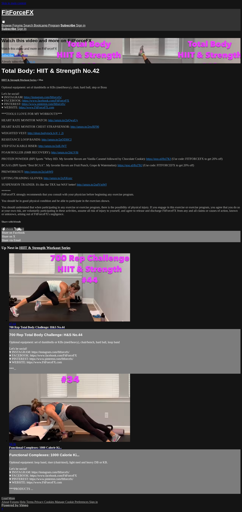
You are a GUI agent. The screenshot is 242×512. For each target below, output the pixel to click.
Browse (7, 25)
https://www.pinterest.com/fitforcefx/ (43, 104)
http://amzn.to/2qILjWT (52, 146)
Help (23, 501)
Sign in (80, 25)
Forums (17, 25)
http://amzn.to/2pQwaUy (63, 120)
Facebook (8, 229)
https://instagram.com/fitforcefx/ (43, 97)
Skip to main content (14, 3)
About (5, 501)
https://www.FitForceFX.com (36, 107)
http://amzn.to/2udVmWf (92, 184)
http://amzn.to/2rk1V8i (64, 152)
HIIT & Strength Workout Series (19, 80)
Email (20, 229)
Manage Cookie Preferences (72, 501)
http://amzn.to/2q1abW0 (38, 171)
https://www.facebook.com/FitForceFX (45, 100)
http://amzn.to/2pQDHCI (56, 139)
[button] (3, 22)
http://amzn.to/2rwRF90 (85, 126)
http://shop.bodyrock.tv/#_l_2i (46, 133)
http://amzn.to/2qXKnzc (58, 178)
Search (28, 25)
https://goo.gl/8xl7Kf (158, 158)
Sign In (21, 28)
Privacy (39, 501)
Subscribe (8, 55)
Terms (30, 501)
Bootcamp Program (47, 25)
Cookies (49, 501)
